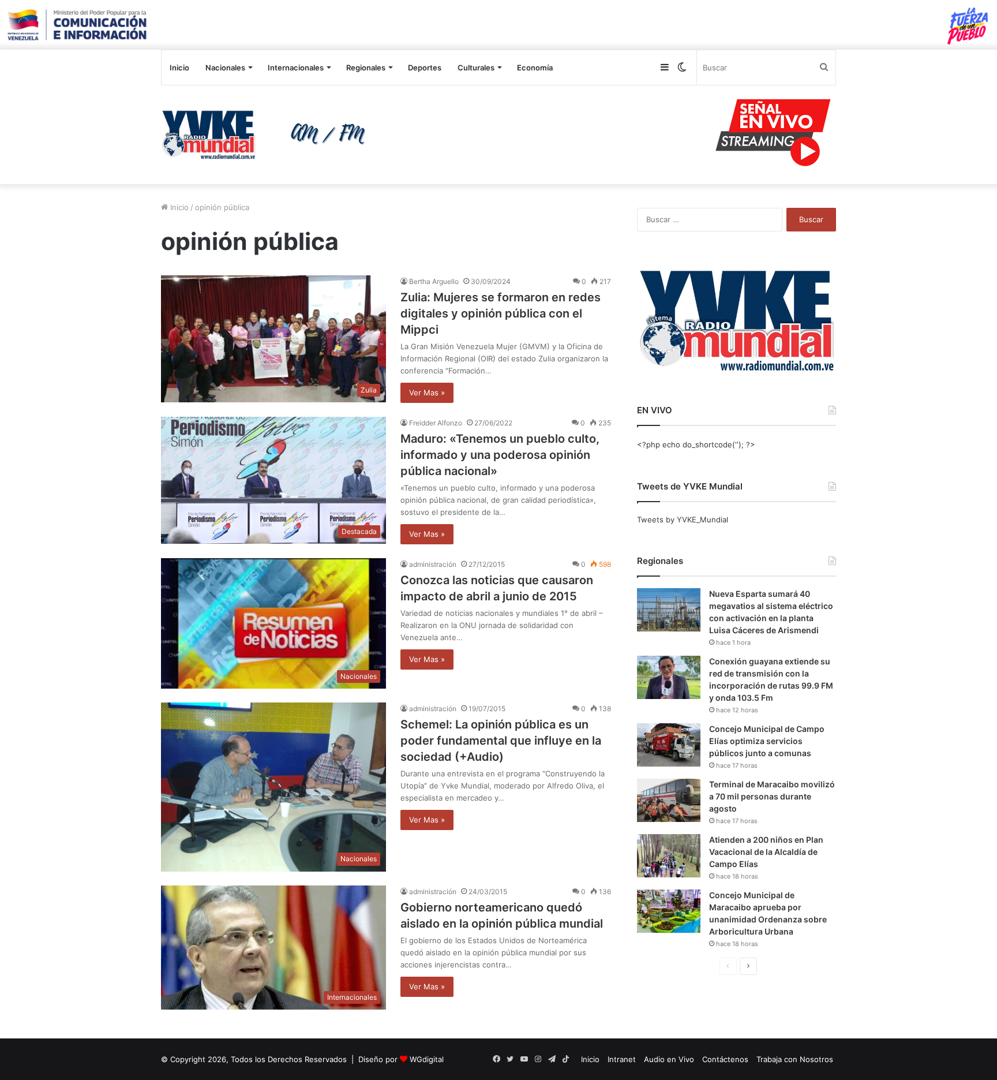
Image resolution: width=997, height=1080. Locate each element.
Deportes (424, 67)
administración (432, 564)
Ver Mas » (427, 392)
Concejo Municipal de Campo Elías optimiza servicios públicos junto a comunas (766, 741)
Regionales (365, 67)
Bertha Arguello (434, 281)
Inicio (179, 67)
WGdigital (427, 1059)
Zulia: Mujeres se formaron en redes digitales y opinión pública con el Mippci (500, 313)
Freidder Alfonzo (435, 422)
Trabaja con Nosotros (794, 1059)
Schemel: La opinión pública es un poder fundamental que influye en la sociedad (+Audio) (500, 740)
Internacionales (296, 67)
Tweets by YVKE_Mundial (682, 519)
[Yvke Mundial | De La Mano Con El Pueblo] (267, 134)
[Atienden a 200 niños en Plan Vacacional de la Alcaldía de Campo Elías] (668, 855)
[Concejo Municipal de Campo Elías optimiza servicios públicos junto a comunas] (668, 745)
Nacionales (225, 67)
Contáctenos (725, 1059)
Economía (535, 67)
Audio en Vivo (669, 1059)
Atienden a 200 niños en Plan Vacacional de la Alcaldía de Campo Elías (766, 852)
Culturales (476, 67)
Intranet (622, 1059)
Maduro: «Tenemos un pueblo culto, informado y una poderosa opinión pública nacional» (499, 455)
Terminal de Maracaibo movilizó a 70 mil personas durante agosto (772, 796)
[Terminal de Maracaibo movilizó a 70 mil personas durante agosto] (668, 800)
